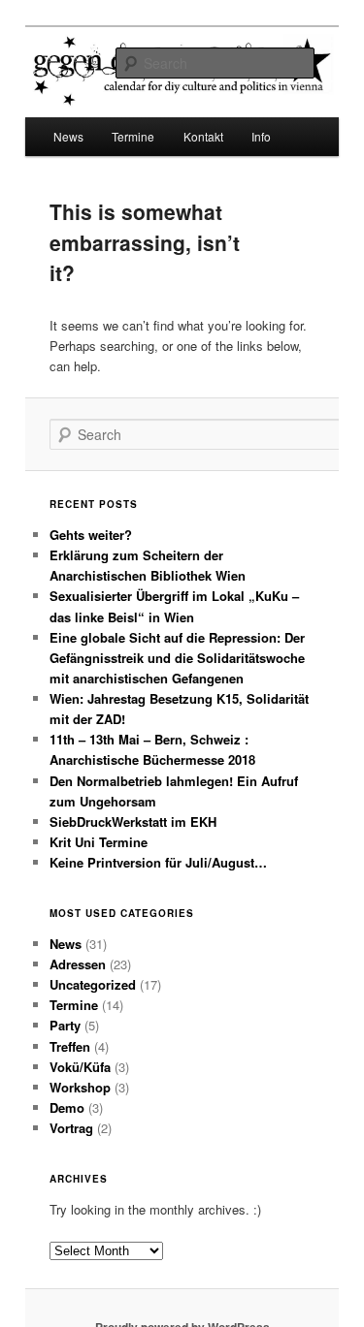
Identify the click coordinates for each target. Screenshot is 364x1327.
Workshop (80, 1087)
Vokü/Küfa (80, 1067)
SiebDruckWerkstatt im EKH (133, 821)
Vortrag (71, 1128)
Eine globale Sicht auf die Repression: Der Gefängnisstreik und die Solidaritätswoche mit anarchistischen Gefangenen (177, 657)
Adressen (78, 964)
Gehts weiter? (91, 534)
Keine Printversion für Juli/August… (158, 862)
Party (65, 1025)
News (68, 136)
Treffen (70, 1046)
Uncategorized (93, 984)
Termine (74, 1004)
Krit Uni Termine (99, 842)
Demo (67, 1107)
